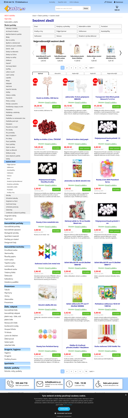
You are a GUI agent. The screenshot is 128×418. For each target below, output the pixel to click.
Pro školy (9, 138)
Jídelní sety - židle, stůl (12, 316)
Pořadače (9, 124)
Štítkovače (8, 276)
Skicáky (8, 195)
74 (86, 68)
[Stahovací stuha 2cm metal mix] (47, 259)
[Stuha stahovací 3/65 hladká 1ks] (107, 343)
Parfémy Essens (10, 359)
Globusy (8, 60)
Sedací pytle (9, 342)
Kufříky (8, 69)
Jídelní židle (8, 320)
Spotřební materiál (11, 236)
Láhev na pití (10, 72)
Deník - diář (10, 49)
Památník (9, 98)
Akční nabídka (9, 15)
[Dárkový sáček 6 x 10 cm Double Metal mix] (77, 219)
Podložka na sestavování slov (15, 118)
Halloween (10, 173)
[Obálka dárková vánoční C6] (94, 50)
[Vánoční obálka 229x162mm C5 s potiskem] (111, 49)
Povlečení (10, 190)
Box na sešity (10, 40)
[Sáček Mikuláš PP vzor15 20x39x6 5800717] (107, 260)
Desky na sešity (11, 57)
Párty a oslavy (10, 101)
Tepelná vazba (9, 263)
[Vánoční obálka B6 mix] (47, 300)
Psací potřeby (10, 144)
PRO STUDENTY (11, 136)
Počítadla (9, 115)
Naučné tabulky (11, 89)
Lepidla (8, 78)
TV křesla (7, 332)
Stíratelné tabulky (12, 198)
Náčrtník (9, 86)
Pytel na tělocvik (11, 150)
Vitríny (6, 296)
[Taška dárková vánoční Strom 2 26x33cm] (77, 49)
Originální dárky (10, 216)
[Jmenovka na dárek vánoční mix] (77, 177)
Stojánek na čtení (12, 201)
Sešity (8, 159)
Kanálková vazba (10, 269)
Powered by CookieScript (64, 416)
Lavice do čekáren (11, 335)
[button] (64, 413)
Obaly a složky (11, 95)
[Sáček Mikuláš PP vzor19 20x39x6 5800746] (43, 49)
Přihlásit (109, 2)
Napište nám (62, 2)
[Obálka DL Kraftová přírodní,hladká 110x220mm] (77, 338)
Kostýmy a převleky (13, 184)
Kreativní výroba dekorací (14, 181)
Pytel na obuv (10, 147)
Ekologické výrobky (11, 233)
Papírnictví (8, 219)
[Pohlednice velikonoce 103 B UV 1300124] (107, 299)
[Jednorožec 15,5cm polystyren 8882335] (77, 92)
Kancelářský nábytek (12, 313)
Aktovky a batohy (11, 28)
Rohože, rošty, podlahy (13, 371)
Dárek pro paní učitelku (14, 46)
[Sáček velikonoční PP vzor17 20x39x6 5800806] (77, 302)
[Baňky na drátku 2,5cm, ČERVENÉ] (47, 134)
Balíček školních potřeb (14, 34)
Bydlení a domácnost (13, 43)
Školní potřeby (43, 16)
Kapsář (8, 63)
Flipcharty (8, 293)
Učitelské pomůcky (12, 207)
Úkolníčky (9, 210)
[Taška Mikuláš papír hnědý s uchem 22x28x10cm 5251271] (60, 49)
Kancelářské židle (11, 310)
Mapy (8, 81)
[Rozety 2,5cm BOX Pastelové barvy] (107, 177)
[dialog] (64, 405)
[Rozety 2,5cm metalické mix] (47, 219)
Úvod (34, 16)
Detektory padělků (11, 282)
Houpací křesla (10, 329)
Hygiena (7, 353)
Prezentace (8, 302)
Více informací (68, 405)
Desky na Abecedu (12, 52)
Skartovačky (9, 253)
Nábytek (9, 83)
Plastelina (9, 109)
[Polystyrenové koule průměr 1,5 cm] (107, 133)
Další (91, 68)
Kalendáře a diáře (11, 22)
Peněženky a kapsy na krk (14, 107)
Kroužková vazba (10, 250)
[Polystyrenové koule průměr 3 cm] (107, 216)
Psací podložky (11, 141)
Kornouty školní (11, 66)
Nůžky (8, 92)
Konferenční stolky (11, 326)
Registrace (119, 2)
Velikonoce (10, 167)
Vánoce (9, 176)
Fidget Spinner (11, 164)
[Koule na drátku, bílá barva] (47, 95)
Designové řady (10, 242)
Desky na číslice (11, 54)
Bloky (8, 37)
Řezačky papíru (10, 256)
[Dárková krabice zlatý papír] (77, 133)
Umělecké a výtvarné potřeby (15, 213)
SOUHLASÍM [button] (64, 409)
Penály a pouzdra (12, 104)
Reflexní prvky (10, 153)
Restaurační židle (10, 323)
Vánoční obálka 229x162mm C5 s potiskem (111, 58)
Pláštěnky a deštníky (13, 112)
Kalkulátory (8, 279)
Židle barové (9, 339)
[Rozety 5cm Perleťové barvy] (47, 338)
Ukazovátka (8, 299)
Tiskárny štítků (9, 272)
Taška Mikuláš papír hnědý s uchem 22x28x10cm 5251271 (60, 58)
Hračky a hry (10, 192)
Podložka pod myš (12, 121)
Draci (8, 178)
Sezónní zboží (54, 16)
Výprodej (7, 19)
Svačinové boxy (11, 204)
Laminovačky (9, 266)
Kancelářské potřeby (12, 226)
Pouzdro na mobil (12, 127)
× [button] (125, 395)
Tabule (7, 290)
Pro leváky (9, 130)
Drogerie (7, 356)
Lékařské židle (9, 345)
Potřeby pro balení (11, 239)
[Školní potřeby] (15, 8)
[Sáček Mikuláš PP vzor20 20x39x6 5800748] (77, 260)
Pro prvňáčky (10, 133)
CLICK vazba (9, 260)
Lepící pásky (10, 75)
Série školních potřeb (13, 156)
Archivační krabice (12, 31)
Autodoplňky (11, 170)
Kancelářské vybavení (12, 230)
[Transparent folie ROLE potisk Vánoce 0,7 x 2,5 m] (107, 92)
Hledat (86, 8)
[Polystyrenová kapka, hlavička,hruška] (47, 174)
